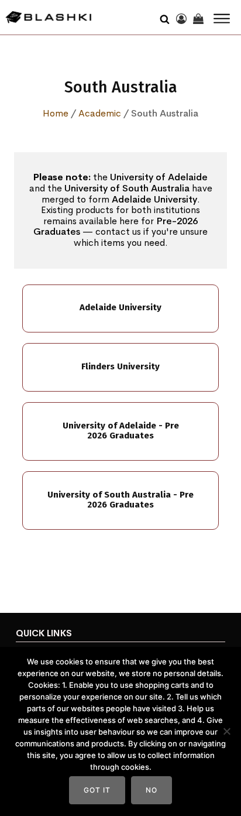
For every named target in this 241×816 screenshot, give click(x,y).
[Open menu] (221, 19)
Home (55, 113)
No (151, 790)
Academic (99, 113)
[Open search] (164, 18)
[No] (226, 731)
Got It (97, 790)
